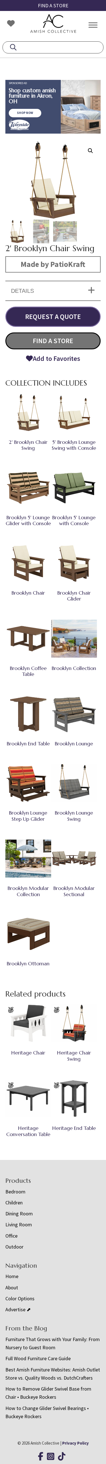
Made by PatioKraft (53, 264)
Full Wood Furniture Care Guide (38, 1358)
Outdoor (14, 1246)
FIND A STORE (53, 5)
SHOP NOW (25, 113)
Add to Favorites (56, 358)
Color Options (19, 1298)
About (11, 1287)
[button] (90, 151)
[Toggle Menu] (93, 25)
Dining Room (19, 1213)
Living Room (18, 1224)
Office (11, 1236)
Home (11, 1276)
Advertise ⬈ (18, 1309)
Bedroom (15, 1191)
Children (14, 1202)
